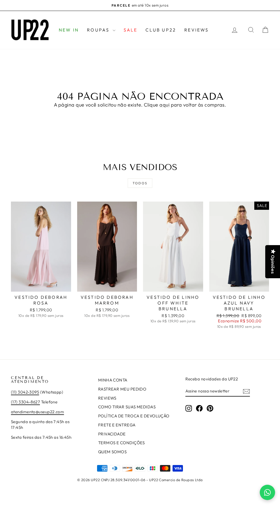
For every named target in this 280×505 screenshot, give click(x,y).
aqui (164, 105)
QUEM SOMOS (112, 451)
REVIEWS (196, 30)
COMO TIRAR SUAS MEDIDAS (127, 406)
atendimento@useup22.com (37, 411)
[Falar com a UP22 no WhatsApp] (267, 492)
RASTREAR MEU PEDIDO (122, 389)
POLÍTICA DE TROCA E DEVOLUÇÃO (134, 415)
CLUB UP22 (160, 30)
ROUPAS (99, 30)
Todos (140, 183)
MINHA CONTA (112, 380)
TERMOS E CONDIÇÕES (121, 442)
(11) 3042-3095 (25, 392)
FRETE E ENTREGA (117, 424)
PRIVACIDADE (112, 434)
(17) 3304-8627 (25, 401)
